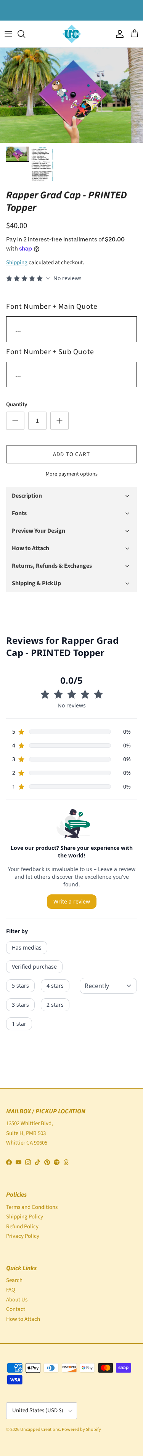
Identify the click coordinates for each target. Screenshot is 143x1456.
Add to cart (71, 454)
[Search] (25, 34)
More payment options (72, 474)
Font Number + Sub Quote (50, 351)
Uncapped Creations (40, 1429)
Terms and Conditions (32, 1207)
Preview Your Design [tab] (38, 531)
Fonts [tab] (19, 513)
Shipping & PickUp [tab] (36, 583)
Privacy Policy (22, 1236)
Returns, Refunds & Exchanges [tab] (52, 566)
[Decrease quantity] (15, 421)
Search (14, 1280)
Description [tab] (27, 496)
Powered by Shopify (81, 1429)
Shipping (16, 263)
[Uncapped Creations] (71, 33)
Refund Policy (22, 1227)
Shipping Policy (24, 1217)
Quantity (16, 405)
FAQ (10, 1290)
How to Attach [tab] (30, 548)
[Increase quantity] (59, 421)
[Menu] (8, 34)
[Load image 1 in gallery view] (71, 95)
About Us (16, 1300)
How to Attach (23, 1319)
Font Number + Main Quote (51, 306)
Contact (15, 1309)
